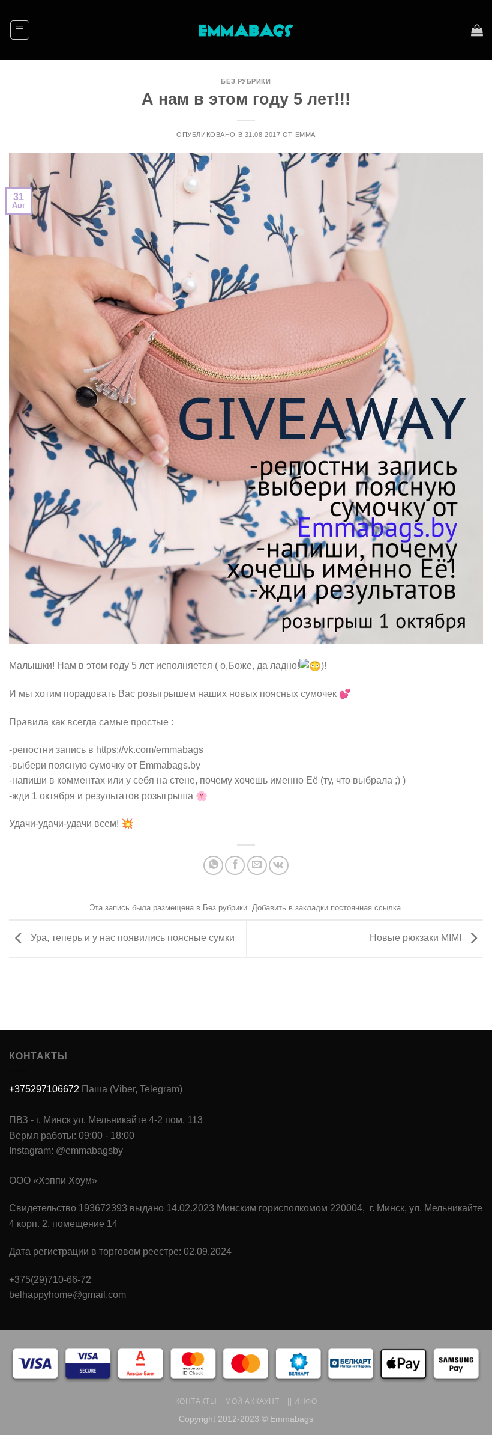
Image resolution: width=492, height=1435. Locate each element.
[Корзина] (477, 30)
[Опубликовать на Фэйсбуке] (235, 866)
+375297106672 (44, 1089)
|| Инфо (302, 1401)
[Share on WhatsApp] (213, 866)
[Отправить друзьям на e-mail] (257, 866)
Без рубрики (246, 81)
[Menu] (20, 30)
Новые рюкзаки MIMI (417, 938)
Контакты (196, 1401)
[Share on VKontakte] (279, 866)
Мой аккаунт (252, 1401)
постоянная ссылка (366, 907)
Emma (305, 134)
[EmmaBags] (246, 30)
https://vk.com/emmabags (149, 750)
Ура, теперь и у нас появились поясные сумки (131, 938)
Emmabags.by (169, 765)
